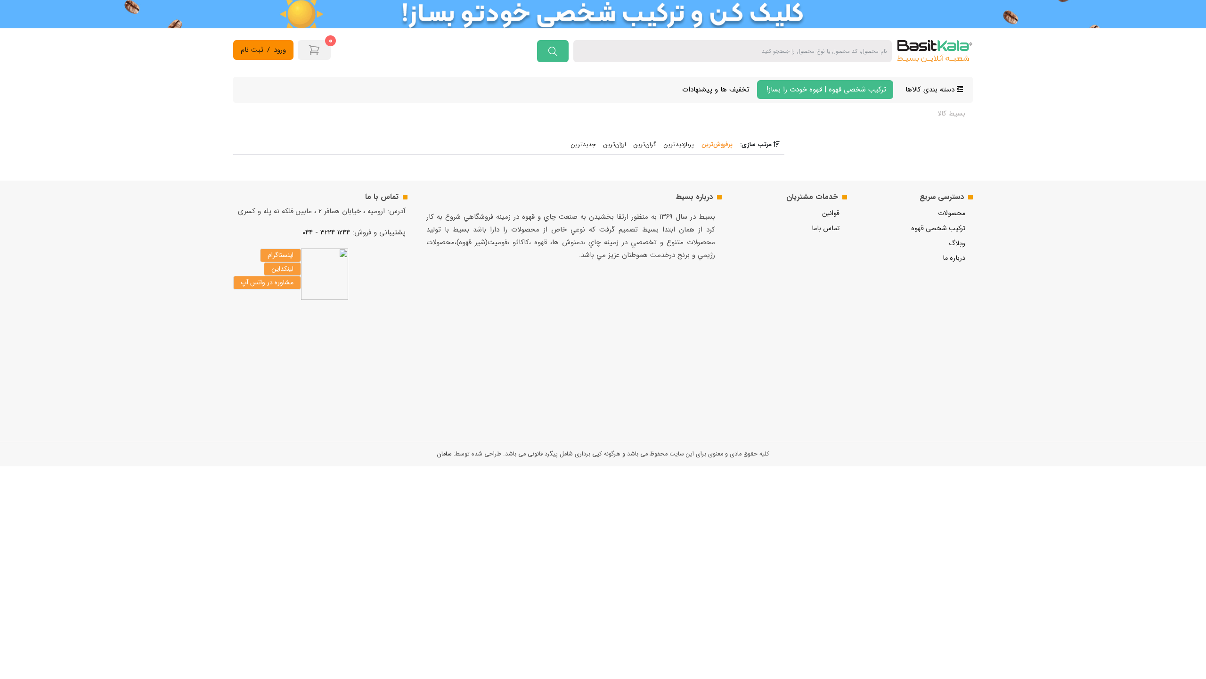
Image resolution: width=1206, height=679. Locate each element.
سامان (444, 454)
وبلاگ (957, 243)
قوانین (830, 213)
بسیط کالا (951, 113)
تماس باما (825, 228)
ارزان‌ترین (614, 144)
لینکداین (282, 269)
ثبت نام (252, 50)
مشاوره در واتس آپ (267, 282)
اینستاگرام (280, 255)
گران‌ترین (645, 144)
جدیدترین (583, 144)
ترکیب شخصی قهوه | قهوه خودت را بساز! (825, 89)
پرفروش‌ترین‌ (717, 144)
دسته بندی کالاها (931, 89)
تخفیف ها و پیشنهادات (716, 89)
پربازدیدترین (679, 144)
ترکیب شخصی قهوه (938, 228)
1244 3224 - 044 (326, 232)
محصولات (951, 213)
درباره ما (954, 258)
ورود (280, 50)
